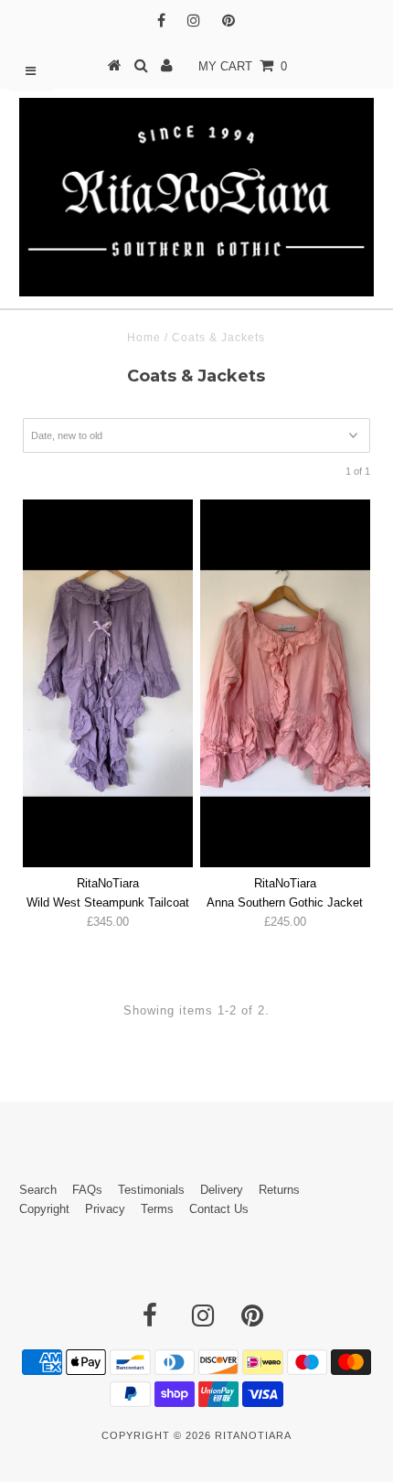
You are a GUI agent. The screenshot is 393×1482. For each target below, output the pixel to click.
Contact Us (219, 1209)
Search (38, 1190)
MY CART (242, 66)
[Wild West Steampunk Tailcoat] (108, 683)
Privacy (105, 1209)
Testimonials (151, 1190)
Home (144, 337)
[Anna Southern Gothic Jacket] (285, 683)
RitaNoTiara (253, 1435)
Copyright (44, 1209)
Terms (157, 1209)
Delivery (221, 1190)
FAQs (87, 1190)
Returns (279, 1190)
